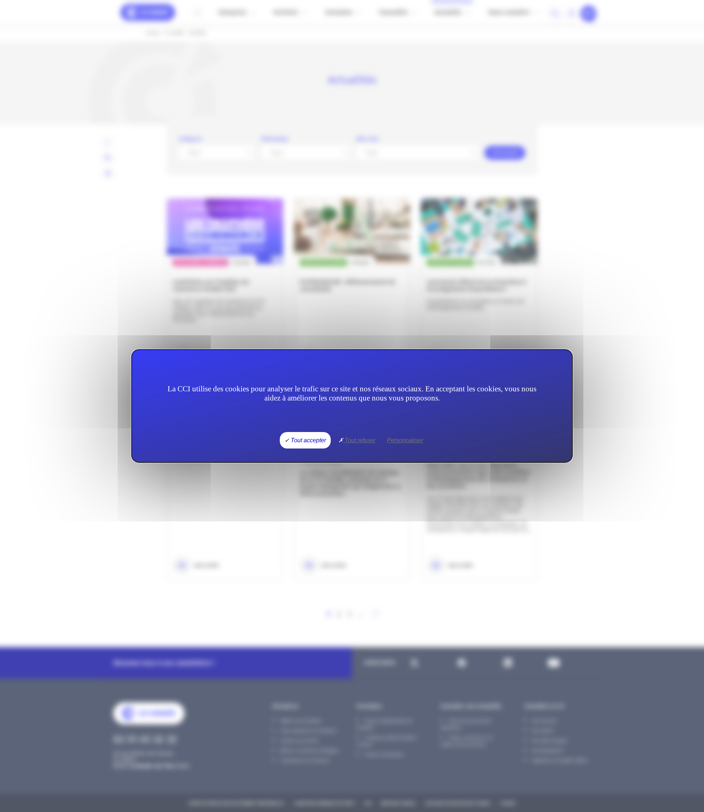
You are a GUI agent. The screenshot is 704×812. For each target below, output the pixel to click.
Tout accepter (307, 440)
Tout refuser (359, 440)
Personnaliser (405, 440)
